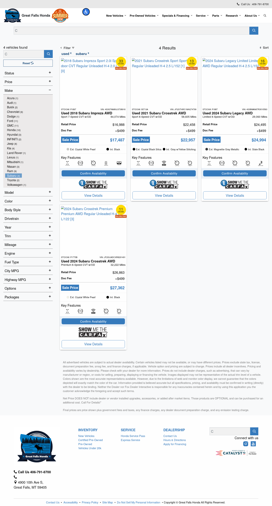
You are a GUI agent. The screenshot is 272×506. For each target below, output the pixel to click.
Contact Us (170, 436)
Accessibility (70, 502)
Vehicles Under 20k (89, 448)
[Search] (253, 31)
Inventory (88, 430)
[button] (86, 12)
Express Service (130, 440)
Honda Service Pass (133, 436)
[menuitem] (29, 98)
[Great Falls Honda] (12, 15)
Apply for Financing (174, 444)
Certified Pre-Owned (90, 440)
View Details (93, 195)
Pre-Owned (85, 444)
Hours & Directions (174, 440)
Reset (27, 63)
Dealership (174, 430)
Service (128, 430)
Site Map (108, 502)
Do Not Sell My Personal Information (139, 502)
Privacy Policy (90, 502)
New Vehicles (86, 436)
